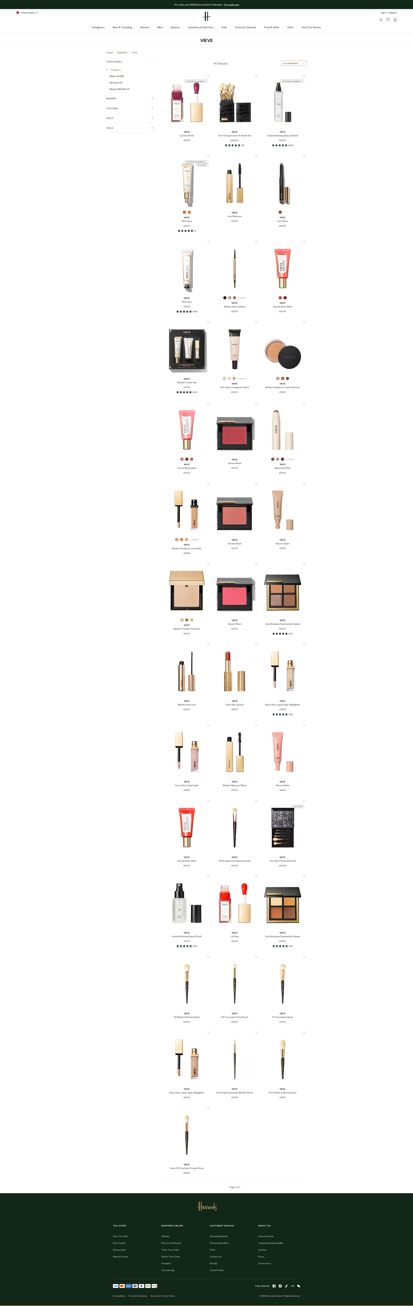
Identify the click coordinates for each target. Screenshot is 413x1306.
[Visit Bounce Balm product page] (282, 483)
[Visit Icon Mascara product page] (234, 156)
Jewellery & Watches (201, 27)
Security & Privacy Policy (163, 1295)
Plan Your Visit (120, 1236)
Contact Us (216, 1256)
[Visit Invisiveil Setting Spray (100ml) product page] (282, 75)
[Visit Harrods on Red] (292, 1286)
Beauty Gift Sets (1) (119, 89)
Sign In (384, 12)
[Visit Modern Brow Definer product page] (234, 242)
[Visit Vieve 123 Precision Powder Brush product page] (187, 1108)
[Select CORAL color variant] (280, 297)
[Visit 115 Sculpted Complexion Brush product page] (234, 801)
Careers (262, 1249)
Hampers (166, 1263)
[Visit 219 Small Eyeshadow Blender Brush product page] (234, 1032)
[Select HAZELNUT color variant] (280, 212)
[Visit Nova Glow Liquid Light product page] (187, 725)
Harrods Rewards (219, 1236)
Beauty (175, 27)
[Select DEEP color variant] (287, 378)
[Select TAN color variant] (186, 620)
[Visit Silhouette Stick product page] (282, 403)
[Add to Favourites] (208, 76)
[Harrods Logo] (207, 1206)
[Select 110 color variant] (229, 378)
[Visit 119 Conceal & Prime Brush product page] (234, 957)
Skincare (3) (116, 82)
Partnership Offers (219, 1243)
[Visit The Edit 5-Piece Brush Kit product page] (282, 801)
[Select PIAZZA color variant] (186, 459)
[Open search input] (381, 19)
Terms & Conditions (137, 1295)
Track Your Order (170, 1249)
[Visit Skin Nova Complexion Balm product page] (234, 322)
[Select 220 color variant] (234, 378)
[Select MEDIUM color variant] (282, 378)
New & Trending (122, 27)
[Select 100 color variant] (224, 378)
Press (261, 1256)
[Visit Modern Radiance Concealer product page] (187, 483)
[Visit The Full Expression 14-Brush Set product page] (234, 75)
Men (160, 27)
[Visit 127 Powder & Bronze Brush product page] (282, 1032)
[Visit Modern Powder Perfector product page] (187, 564)
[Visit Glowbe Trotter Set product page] (187, 322)
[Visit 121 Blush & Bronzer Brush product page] (187, 957)
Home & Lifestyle (245, 27)
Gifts (290, 27)
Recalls (213, 1263)
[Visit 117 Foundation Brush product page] (282, 957)
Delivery (165, 1236)
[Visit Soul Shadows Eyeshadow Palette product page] (282, 564)
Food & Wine (271, 27)
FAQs (212, 1249)
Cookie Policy (217, 1270)
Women (145, 27)
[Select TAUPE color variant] (229, 297)
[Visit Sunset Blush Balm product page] (282, 242)
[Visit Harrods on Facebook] (274, 1286)
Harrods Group (265, 1236)
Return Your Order (170, 1256)
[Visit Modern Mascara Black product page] (234, 725)
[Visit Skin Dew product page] (187, 242)
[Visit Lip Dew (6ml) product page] (187, 75)
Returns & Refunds (171, 1243)
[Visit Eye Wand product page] (282, 156)
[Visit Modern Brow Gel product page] (187, 644)
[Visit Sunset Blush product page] (234, 403)
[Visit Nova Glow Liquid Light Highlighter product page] (282, 644)
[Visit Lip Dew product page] (234, 876)
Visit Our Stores (311, 27)
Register (393, 12)
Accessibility (119, 1295)
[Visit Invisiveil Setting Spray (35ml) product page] (187, 876)
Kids (224, 27)
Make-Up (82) (117, 76)
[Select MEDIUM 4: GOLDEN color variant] (176, 539)
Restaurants (119, 1249)
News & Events (120, 1256)
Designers (98, 27)
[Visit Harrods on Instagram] (280, 1286)
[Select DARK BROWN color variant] (234, 297)
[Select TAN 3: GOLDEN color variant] (181, 539)
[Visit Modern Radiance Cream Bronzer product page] (282, 322)
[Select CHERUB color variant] (182, 459)
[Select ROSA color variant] (191, 459)
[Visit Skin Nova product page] (187, 156)
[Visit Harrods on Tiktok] (286, 1286)
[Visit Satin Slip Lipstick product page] (234, 644)
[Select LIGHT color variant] (277, 378)
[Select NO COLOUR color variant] (184, 212)
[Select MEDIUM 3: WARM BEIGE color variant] (186, 539)
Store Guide (119, 1243)
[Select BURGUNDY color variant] (285, 297)
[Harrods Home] (206, 16)
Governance (264, 1263)
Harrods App (167, 1270)
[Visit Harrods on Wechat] (298, 1286)
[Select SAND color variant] (285, 212)
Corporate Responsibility (270, 1243)
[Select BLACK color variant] (225, 297)
